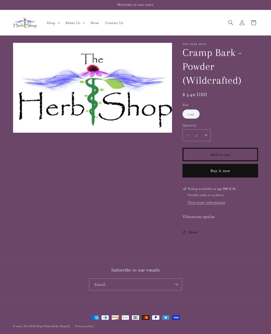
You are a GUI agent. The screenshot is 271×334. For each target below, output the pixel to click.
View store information (206, 202)
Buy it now (220, 170)
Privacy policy (84, 326)
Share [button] (193, 231)
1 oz (191, 114)
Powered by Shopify (57, 326)
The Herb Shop (33, 326)
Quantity (189, 125)
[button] (53, 22)
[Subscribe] (176, 284)
